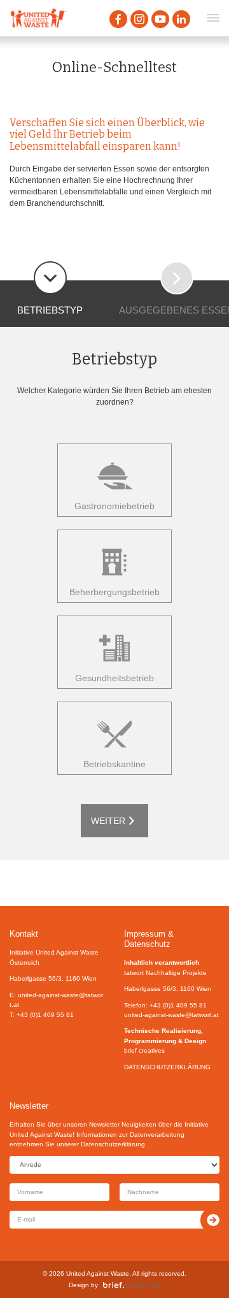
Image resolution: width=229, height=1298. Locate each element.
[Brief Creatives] (131, 1285)
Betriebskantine (114, 764)
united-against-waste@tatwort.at (171, 1014)
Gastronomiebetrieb (114, 506)
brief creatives (144, 1050)
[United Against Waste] (38, 18)
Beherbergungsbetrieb (114, 592)
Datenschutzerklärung (113, 1144)
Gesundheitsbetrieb (114, 678)
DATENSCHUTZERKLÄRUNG (167, 1067)
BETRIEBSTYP (50, 310)
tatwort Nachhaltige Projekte (165, 972)
